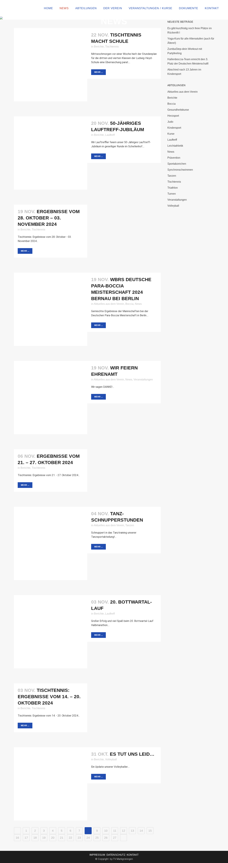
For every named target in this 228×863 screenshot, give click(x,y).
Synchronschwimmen (180, 169)
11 (114, 830)
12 (123, 830)
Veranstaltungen (143, 379)
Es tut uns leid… (132, 754)
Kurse (170, 133)
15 (150, 830)
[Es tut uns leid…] (50, 784)
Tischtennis (112, 46)
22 (70, 837)
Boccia (129, 303)
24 (88, 837)
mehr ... (98, 72)
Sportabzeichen (176, 163)
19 (44, 837)
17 (26, 837)
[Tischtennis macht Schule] (50, 64)
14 (141, 830)
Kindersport (174, 127)
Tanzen (129, 525)
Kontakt (133, 854)
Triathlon (172, 187)
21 (61, 837)
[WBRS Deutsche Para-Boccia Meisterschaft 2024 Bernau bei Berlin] (50, 309)
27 (114, 837)
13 (132, 830)
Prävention (173, 157)
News (138, 303)
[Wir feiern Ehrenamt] (50, 397)
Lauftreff (110, 134)
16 (17, 837)
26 (105, 837)
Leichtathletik (175, 145)
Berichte (99, 46)
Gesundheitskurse (178, 109)
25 (97, 837)
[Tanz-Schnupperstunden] (50, 543)
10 (105, 830)
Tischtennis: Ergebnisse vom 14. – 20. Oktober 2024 (49, 697)
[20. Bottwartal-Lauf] (50, 631)
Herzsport (173, 115)
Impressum (97, 854)
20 (52, 837)
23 (79, 837)
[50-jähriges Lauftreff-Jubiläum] (50, 153)
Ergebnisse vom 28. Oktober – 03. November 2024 (49, 218)
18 (35, 837)
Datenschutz (115, 854)
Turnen (171, 193)
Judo (170, 121)
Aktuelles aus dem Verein (109, 303)
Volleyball (111, 759)
